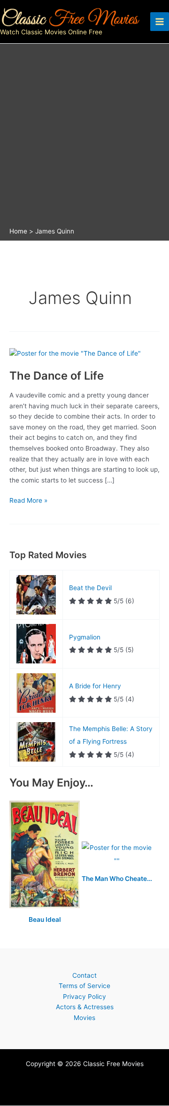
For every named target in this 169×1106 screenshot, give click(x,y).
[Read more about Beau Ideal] (45, 855)
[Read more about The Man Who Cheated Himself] (117, 855)
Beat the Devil (90, 588)
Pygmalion (84, 637)
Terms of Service (84, 985)
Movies (84, 1017)
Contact (84, 975)
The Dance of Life (56, 375)
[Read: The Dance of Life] (75, 353)
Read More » (28, 501)
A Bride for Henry (95, 686)
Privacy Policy (84, 996)
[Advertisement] (84, 137)
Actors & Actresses (85, 1007)
